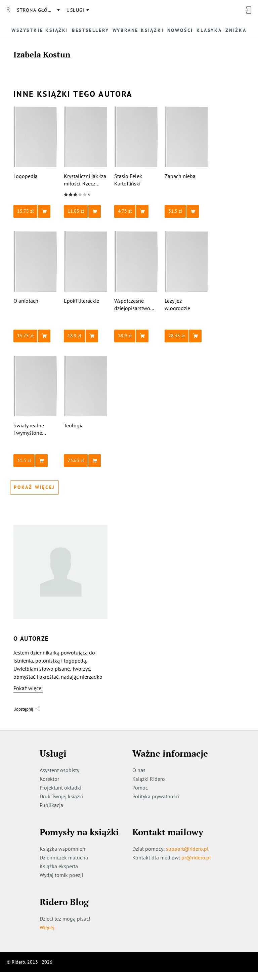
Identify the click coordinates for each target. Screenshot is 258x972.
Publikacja (51, 805)
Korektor (49, 778)
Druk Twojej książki (61, 796)
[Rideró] (8, 10)
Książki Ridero (148, 778)
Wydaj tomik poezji (61, 875)
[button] (35, 211)
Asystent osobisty (59, 770)
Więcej (47, 927)
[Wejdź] (248, 10)
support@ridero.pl (187, 848)
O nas (138, 770)
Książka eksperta (59, 866)
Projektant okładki (60, 787)
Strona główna (38, 10)
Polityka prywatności (155, 796)
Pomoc (140, 787)
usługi (76, 10)
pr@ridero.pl (196, 857)
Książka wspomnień (62, 848)
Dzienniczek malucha (64, 857)
